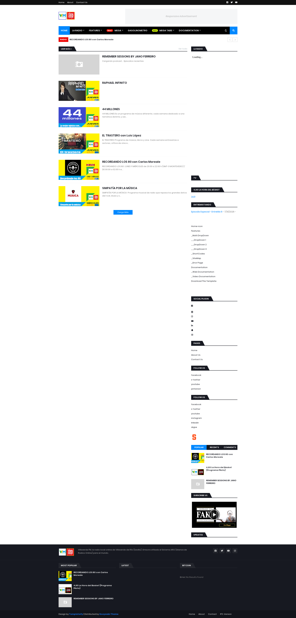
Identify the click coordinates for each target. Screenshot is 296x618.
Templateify (76, 614)
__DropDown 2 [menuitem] (199, 244)
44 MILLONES (111, 109)
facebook (196, 375)
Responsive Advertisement (181, 16)
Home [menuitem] (64, 30)
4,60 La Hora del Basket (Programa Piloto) (92, 39)
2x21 (193, 196)
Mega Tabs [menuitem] (165, 30)
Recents (214, 447)
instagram (196, 418)
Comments (230, 447)
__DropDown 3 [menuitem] (199, 249)
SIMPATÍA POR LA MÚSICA (119, 188)
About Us (195, 354)
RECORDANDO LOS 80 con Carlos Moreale (131, 162)
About (70, 2)
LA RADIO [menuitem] (77, 30)
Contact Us (81, 2)
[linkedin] (214, 325)
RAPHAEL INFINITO (114, 83)
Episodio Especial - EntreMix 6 (206, 211)
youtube (195, 384)
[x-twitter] (214, 288)
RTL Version (226, 614)
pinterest (196, 388)
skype (194, 427)
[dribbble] (214, 335)
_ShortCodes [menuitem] (198, 253)
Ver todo (183, 48)
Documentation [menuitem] (189, 30)
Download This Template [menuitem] (203, 281)
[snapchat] (214, 330)
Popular (199, 447)
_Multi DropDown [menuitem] (200, 235)
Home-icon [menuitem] (197, 226)
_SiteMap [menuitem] (196, 258)
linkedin (195, 422)
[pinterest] (214, 292)
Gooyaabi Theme (108, 614)
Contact (212, 614)
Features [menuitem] (94, 30)
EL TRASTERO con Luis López (121, 135)
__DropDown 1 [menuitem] (198, 239)
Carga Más (123, 212)
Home (61, 2)
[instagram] (214, 290)
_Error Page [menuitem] (197, 262)
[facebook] (214, 287)
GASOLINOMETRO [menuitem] (137, 30)
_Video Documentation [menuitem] (203, 276)
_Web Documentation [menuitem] (202, 271)
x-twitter (195, 379)
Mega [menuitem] (118, 30)
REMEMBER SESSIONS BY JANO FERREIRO (129, 56)
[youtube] (214, 321)
